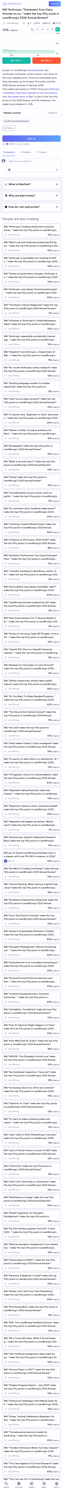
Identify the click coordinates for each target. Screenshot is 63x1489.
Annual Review (36, 70)
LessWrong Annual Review (16, 121)
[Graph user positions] (32, 29)
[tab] (8, 152)
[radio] (38, 29)
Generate (52, 113)
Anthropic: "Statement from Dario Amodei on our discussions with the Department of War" (31, 93)
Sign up (54, 3)
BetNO (45, 60)
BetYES (15, 60)
